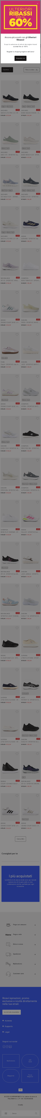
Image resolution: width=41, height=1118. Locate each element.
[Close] (37, 3)
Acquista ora (20, 58)
